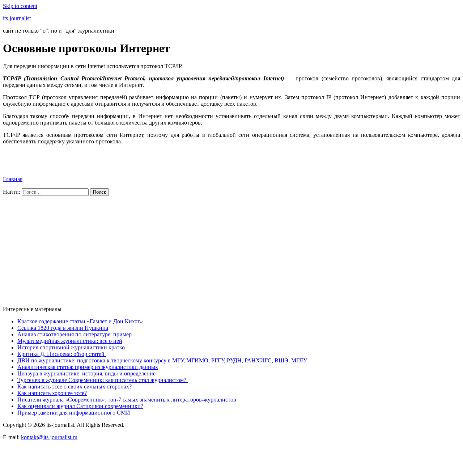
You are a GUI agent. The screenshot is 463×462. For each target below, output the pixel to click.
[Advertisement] (220, 249)
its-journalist (17, 18)
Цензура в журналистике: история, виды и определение (86, 373)
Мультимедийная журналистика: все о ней (69, 341)
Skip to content (20, 6)
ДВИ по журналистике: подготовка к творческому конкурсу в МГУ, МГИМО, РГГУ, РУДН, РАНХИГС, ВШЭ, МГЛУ (162, 360)
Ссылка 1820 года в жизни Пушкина (62, 328)
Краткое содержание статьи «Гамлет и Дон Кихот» (80, 321)
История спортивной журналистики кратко (71, 347)
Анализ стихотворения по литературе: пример (74, 334)
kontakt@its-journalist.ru (49, 437)
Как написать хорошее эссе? (52, 393)
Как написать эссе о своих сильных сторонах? (74, 386)
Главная (12, 179)
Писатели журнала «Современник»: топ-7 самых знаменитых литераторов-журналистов (126, 399)
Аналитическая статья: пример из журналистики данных (87, 367)
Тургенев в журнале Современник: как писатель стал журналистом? (102, 380)
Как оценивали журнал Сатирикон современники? (80, 406)
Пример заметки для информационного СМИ (73, 413)
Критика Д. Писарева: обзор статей (61, 354)
